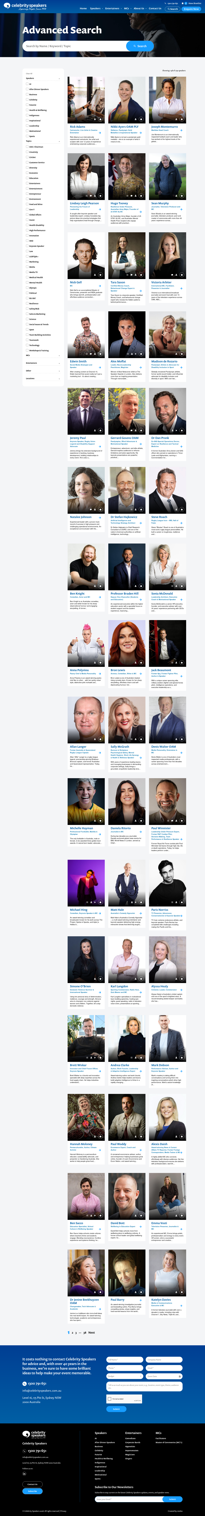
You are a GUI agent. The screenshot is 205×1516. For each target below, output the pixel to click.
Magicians (130, 1454)
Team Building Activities (40, 335)
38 (84, 1332)
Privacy (63, 1511)
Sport (31, 329)
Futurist (32, 105)
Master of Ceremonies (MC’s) (169, 1442)
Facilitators (161, 1438)
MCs (158, 1433)
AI (30, 84)
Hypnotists (130, 1446)
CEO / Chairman (36, 147)
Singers (128, 1458)
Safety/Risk (34, 308)
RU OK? (32, 298)
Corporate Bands (132, 1442)
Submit (116, 1409)
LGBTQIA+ (34, 256)
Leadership (34, 126)
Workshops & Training (39, 350)
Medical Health (36, 277)
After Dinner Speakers (39, 89)
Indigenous (34, 115)
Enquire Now (191, 9)
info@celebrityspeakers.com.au (41, 1390)
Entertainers (34, 183)
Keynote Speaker (36, 246)
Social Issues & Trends (39, 324)
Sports (32, 136)
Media (32, 267)
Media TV (33, 272)
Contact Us (32, 1484)
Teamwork (34, 340)
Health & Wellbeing (38, 110)
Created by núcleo (175, 1511)
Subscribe (32, 1491)
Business (33, 94)
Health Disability (36, 225)
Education (33, 178)
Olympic (33, 288)
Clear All (29, 73)
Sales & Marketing (37, 314)
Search (174, 9)
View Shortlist (193, 3)
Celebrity (33, 99)
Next (91, 1332)
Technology (34, 345)
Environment (35, 199)
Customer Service (37, 162)
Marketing (34, 261)
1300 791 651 (173, 3)
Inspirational (35, 120)
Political (33, 293)
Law (31, 251)
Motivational (35, 131)
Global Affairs (35, 214)
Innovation (34, 235)
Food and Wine (35, 204)
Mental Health (35, 282)
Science (32, 319)
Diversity (33, 167)
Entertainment (35, 188)
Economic (33, 173)
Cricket (32, 157)
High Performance (37, 230)
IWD (31, 241)
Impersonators (131, 1450)
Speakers (101, 1433)
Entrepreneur (35, 194)
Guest (32, 220)
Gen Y (32, 209)
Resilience (33, 303)
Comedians (130, 1438)
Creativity (33, 152)
